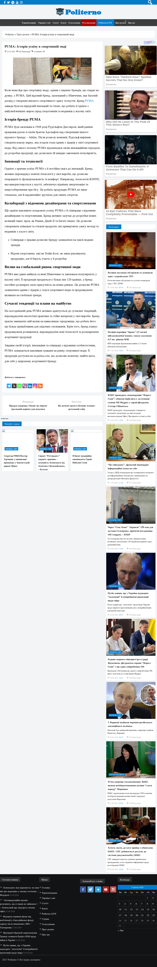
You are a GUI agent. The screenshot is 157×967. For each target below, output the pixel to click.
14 (142, 909)
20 (137, 915)
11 (125, 909)
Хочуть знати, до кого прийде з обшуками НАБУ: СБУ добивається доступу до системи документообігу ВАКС (130, 851)
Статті (56, 22)
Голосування (74, 22)
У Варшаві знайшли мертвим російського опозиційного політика (130, 724)
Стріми (45, 918)
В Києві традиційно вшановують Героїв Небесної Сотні (82, 459)
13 (137, 909)
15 (148, 909)
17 (120, 915)
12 (131, 909)
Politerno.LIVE (105, 22)
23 (153, 915)
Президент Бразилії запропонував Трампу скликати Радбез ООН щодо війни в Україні (18, 936)
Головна (46, 887)
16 (153, 909)
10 (120, 909)
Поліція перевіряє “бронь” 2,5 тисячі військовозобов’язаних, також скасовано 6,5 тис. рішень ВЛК (130, 335)
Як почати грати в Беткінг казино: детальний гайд (76, 407)
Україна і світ (44, 22)
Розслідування (88, 22)
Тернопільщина (29, 22)
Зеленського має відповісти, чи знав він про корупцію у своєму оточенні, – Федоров (19, 891)
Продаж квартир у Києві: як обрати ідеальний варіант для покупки (28, 407)
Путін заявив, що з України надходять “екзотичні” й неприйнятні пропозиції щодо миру (128, 596)
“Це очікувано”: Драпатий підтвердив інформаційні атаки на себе (128, 466)
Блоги (63, 22)
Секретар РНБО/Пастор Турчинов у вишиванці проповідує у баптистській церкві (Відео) (17, 461)
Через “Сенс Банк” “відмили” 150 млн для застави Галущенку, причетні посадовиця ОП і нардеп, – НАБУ (130, 530)
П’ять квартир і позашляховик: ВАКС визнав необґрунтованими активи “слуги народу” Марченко (130, 785)
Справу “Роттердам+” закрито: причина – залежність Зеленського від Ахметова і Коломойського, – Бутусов (51, 462)
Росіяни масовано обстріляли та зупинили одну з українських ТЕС (130, 274)
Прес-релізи (120, 22)
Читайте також (12, 423)
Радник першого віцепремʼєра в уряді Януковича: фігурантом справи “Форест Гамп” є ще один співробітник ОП (129, 663)
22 (148, 915)
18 (125, 915)
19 (131, 915)
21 (142, 915)
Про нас (131, 22)
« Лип (121, 930)
